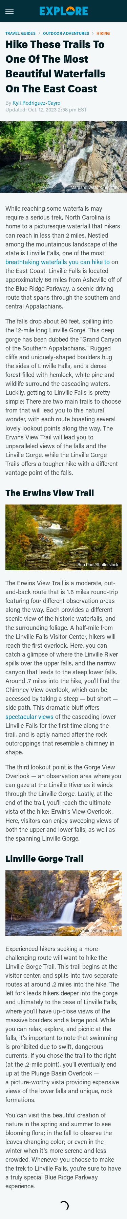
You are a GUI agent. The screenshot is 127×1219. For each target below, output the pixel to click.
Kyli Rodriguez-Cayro (36, 102)
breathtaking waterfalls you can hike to (57, 262)
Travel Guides (20, 33)
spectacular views (29, 716)
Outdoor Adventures (66, 33)
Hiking (103, 33)
